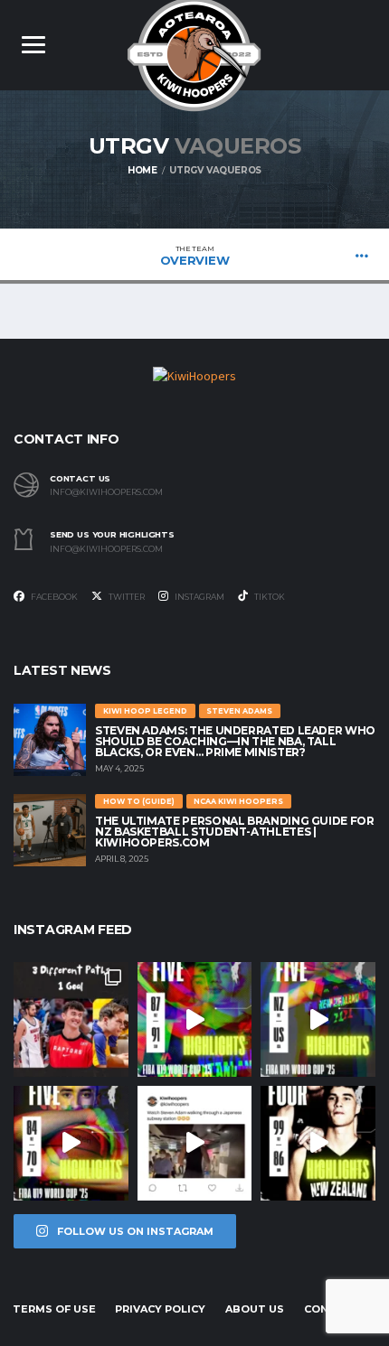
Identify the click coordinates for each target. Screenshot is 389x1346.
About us (254, 1309)
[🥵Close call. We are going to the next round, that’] (318, 1143)
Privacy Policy (160, 1309)
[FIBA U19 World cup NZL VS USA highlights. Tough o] (318, 1019)
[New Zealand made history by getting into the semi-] (71, 1143)
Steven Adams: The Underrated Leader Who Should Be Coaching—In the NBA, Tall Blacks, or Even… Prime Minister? (235, 741)
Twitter (126, 597)
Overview (195, 255)
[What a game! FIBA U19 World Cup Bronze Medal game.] (195, 1019)
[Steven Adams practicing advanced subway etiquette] (195, 1143)
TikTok (268, 597)
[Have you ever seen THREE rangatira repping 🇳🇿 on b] (71, 1019)
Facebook (53, 597)
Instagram (198, 597)
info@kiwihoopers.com (106, 492)
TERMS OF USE (54, 1309)
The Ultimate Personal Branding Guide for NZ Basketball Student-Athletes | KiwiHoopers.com (235, 831)
